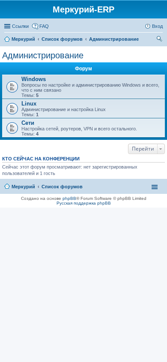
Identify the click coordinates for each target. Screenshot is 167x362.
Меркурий (23, 186)
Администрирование (43, 55)
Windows (33, 79)
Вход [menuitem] (157, 26)
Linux (28, 103)
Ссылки (20, 26)
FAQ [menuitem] (44, 26)
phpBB (69, 198)
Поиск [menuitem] (160, 39)
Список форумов (62, 186)
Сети (27, 123)
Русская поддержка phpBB (84, 203)
